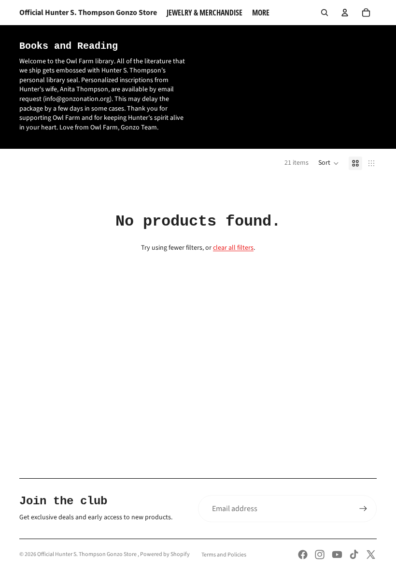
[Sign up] (363, 508)
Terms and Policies (223, 555)
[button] (328, 163)
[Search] (324, 12)
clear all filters (233, 248)
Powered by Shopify (165, 554)
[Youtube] (337, 554)
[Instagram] (319, 554)
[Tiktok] (354, 554)
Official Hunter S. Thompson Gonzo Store (87, 554)
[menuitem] (260, 12)
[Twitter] (371, 554)
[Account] (344, 12)
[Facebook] (303, 554)
